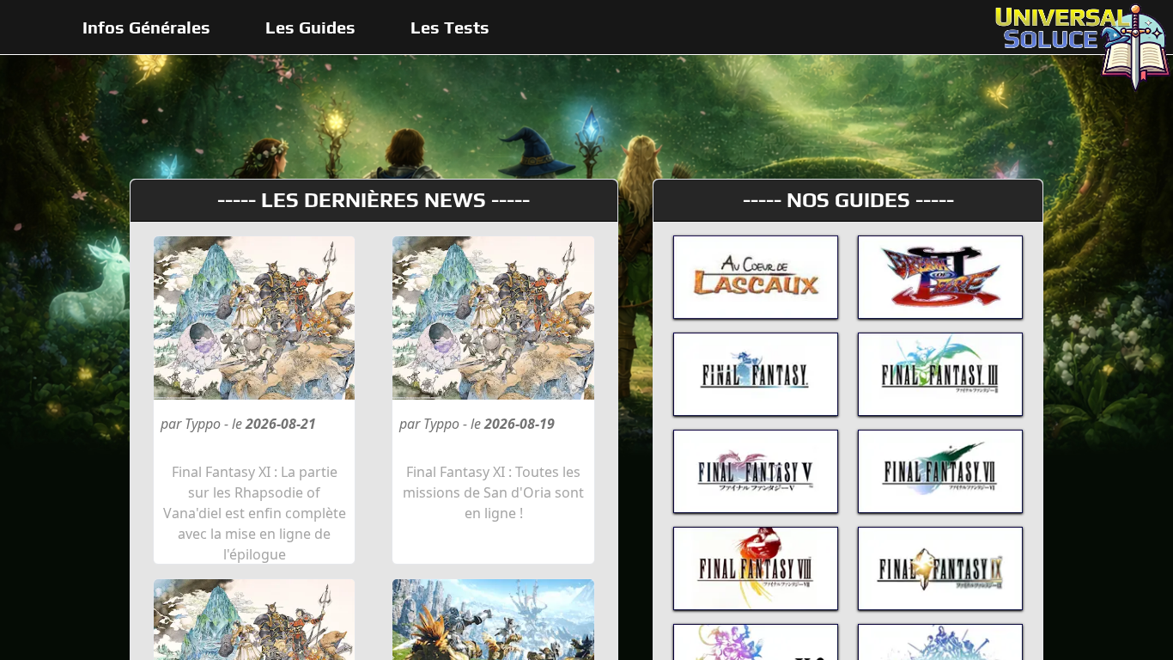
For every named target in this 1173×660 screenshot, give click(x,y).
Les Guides (310, 27)
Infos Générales (146, 27)
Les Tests (449, 27)
